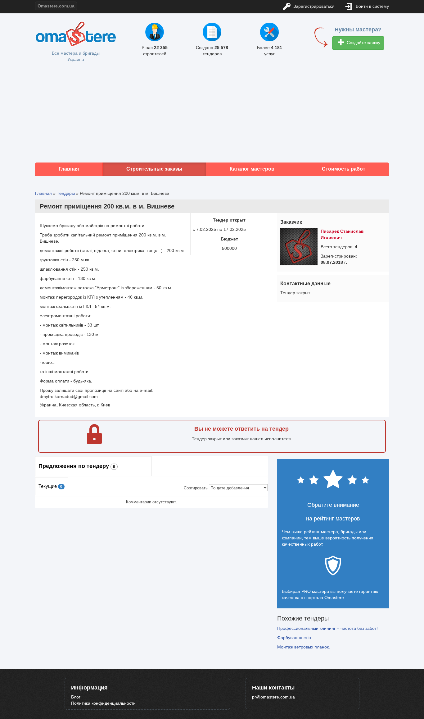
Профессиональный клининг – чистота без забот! (327, 628)
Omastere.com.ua (56, 5)
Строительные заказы (154, 169)
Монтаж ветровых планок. (303, 646)
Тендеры (66, 193)
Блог (75, 696)
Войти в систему (371, 6)
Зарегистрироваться (313, 6)
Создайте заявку (362, 42)
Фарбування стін (294, 637)
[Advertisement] (212, 112)
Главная (69, 169)
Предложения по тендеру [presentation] (76, 466)
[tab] (93, 466)
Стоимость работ (343, 169)
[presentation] (51, 486)
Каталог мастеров (252, 169)
